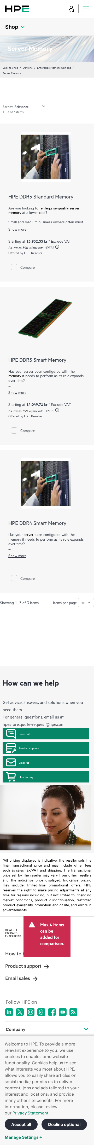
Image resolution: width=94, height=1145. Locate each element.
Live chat (24, 734)
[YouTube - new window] (63, 1012)
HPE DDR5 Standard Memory (40, 196)
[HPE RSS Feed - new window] (73, 1012)
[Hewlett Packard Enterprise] (17, 9)
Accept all (21, 1124)
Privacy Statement (31, 1112)
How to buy (26, 777)
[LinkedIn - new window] (9, 1012)
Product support (29, 748)
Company (15, 1029)
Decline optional (64, 1124)
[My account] (71, 9)
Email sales (17, 978)
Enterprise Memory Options (54, 67)
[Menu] (86, 9)
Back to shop (10, 67)
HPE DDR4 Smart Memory (37, 522)
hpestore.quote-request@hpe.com (33, 724)
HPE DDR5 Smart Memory (37, 359)
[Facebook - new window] (52, 1012)
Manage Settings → (23, 1137)
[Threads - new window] (41, 1012)
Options (28, 67)
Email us (24, 762)
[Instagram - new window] (30, 1012)
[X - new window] (20, 1012)
